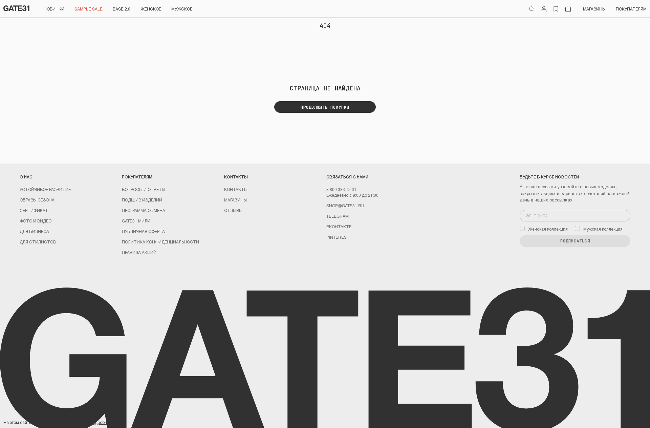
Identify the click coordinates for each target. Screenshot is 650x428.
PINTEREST (337, 237)
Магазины (594, 9)
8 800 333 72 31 (341, 189)
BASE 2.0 (121, 9)
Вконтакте (338, 226)
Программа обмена (143, 210)
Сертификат (34, 210)
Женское (150, 9)
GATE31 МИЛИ (136, 220)
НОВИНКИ (54, 9)
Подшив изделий (142, 199)
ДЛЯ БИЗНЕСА (34, 231)
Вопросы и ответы (143, 189)
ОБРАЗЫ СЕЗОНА (37, 199)
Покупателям (631, 9)
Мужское (181, 9)
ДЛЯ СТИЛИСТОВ (38, 241)
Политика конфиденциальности (160, 241)
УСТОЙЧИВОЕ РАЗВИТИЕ (45, 189)
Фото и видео (35, 220)
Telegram (337, 216)
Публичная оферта (143, 231)
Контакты (235, 189)
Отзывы (233, 210)
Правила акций (139, 252)
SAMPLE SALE (88, 9)
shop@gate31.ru (345, 205)
